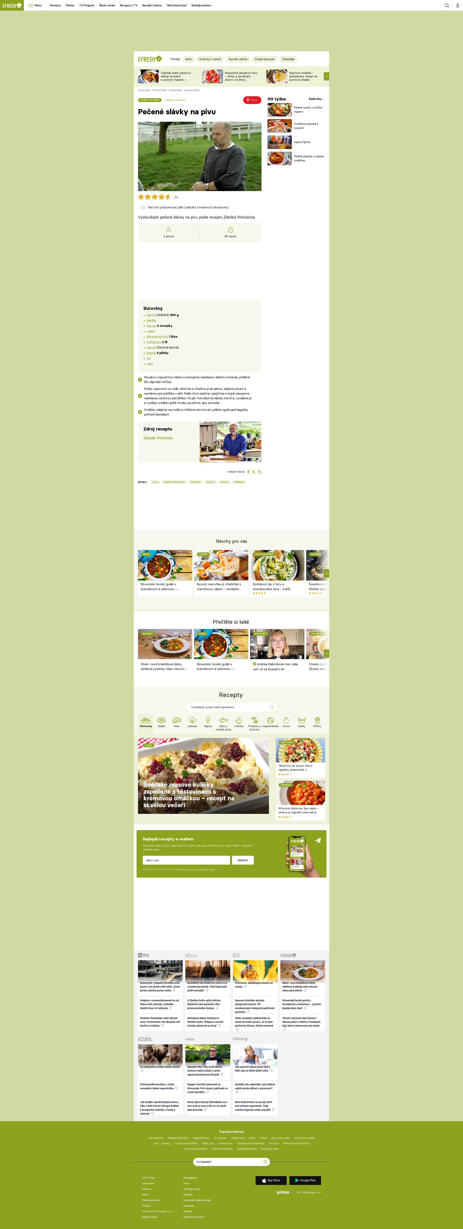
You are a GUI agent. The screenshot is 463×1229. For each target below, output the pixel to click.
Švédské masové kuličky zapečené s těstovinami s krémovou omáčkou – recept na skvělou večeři (188, 795)
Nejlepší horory (201, 1138)
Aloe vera (274, 1143)
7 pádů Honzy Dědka (185, 1143)
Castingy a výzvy (191, 1189)
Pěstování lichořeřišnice (296, 1143)
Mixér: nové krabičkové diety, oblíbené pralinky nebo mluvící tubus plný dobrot (162, 667)
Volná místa (148, 1183)
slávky (151, 315)
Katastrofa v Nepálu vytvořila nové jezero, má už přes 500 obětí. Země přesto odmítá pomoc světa (160, 986)
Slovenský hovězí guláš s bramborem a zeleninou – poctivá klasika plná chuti (159, 586)
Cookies (146, 1205)
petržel (151, 347)
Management (190, 1177)
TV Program (86, 5)
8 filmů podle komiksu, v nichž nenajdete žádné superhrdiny (157, 1086)
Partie (252, 1138)
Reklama (146, 1189)
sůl (148, 358)
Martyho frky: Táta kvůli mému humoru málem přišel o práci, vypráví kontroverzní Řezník (204, 1070)
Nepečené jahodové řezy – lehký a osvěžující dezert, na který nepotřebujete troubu (241, 78)
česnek (151, 326)
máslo (151, 331)
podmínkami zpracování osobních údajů (195, 869)
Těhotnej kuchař (176, 5)
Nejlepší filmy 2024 (178, 1138)
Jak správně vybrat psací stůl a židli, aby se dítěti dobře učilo (252, 1068)
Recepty (55, 5)
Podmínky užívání (151, 1200)
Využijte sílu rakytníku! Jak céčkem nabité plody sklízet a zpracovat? (255, 1086)
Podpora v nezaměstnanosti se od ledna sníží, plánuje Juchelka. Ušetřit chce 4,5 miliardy (159, 1004)
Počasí (263, 1138)
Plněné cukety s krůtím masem (308, 109)
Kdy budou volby (280, 1138)
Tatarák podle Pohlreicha (251, 1143)
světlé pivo (154, 342)
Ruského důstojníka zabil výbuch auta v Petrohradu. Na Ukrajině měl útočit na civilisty (160, 1022)
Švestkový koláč (270, 1148)
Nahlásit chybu (149, 1217)
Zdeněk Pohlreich (175, 100)
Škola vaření (107, 5)
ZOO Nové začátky (304, 1138)
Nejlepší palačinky (247, 1148)
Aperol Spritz (302, 142)
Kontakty (187, 1194)
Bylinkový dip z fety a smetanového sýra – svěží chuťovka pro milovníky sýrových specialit (271, 586)
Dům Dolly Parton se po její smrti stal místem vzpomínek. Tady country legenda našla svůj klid (253, 1106)
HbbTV (145, 1194)
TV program (220, 1138)
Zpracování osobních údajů (197, 1200)
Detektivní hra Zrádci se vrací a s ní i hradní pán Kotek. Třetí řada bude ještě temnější (207, 986)
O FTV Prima (148, 1177)
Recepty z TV (128, 5)
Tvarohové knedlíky (222, 1148)
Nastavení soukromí (193, 1217)
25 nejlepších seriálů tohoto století (160, 1066)
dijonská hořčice (157, 336)
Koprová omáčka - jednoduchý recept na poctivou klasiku (303, 76)
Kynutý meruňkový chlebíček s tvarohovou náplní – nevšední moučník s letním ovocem (219, 586)
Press (186, 1183)
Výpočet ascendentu (195, 1148)
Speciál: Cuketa (152, 5)
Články (70, 5)
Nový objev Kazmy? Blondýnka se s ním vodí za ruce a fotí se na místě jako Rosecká (207, 1106)
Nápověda (188, 1205)
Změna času (238, 1138)
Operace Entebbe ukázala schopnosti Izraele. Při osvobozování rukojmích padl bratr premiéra (255, 1006)
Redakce (187, 1211)
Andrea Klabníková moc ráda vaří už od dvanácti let (275, 666)
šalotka (151, 320)
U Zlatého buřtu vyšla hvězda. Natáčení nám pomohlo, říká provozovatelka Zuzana (204, 1004)
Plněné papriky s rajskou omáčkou (309, 158)
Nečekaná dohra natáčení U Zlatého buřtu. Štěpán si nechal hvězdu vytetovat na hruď (205, 1022)
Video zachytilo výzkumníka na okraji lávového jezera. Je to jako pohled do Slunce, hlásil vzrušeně (254, 1022)
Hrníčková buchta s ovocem (306, 126)
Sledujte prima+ (201, 5)
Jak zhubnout (156, 1138)
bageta (151, 353)
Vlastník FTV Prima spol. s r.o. (157, 1211)
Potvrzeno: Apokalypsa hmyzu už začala (254, 984)
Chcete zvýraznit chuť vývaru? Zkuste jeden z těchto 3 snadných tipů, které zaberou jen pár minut (301, 1022)
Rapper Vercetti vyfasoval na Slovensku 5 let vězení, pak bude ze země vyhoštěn (207, 1088)
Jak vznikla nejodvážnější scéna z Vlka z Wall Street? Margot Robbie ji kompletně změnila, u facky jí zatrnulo (159, 1108)
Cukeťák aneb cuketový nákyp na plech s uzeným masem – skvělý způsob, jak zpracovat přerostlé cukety (176, 81)
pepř (150, 363)
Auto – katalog (162, 1143)
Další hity (315, 99)
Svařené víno (225, 1143)
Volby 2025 (208, 1143)
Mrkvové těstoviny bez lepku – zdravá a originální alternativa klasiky (299, 812)
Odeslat (242, 860)
